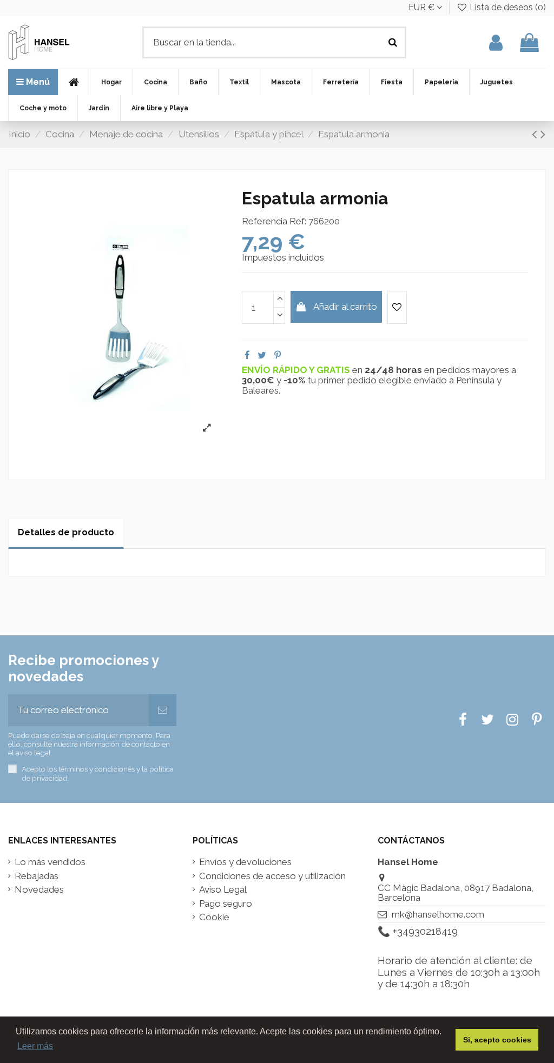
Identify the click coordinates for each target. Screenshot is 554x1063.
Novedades (39, 890)
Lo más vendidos (50, 862)
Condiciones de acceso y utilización (272, 876)
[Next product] (542, 134)
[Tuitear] (262, 355)
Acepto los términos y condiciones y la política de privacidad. (98, 773)
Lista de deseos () (506, 7)
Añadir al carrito (345, 306)
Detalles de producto (66, 532)
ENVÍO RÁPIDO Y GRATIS (297, 369)
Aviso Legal (223, 890)
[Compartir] (247, 355)
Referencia (264, 221)
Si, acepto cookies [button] (497, 1039)
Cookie (214, 917)
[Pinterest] (277, 355)
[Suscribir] (162, 710)
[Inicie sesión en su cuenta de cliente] (496, 42)
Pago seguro (225, 904)
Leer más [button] (35, 1046)
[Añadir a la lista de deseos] (397, 307)
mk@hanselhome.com (438, 914)
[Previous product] (536, 134)
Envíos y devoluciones (245, 862)
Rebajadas (36, 876)
